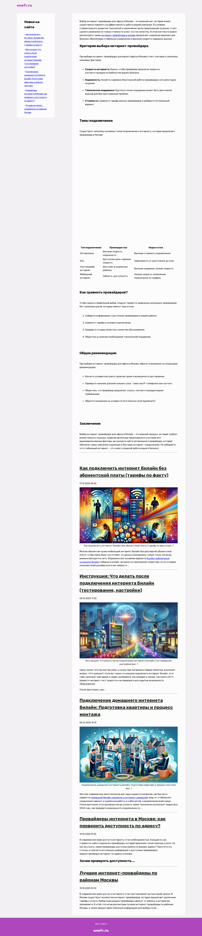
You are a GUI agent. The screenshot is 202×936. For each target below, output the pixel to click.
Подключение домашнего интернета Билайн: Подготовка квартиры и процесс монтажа (34, 79)
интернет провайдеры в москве (118, 35)
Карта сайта (101, 924)
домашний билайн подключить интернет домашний (119, 797)
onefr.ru (24, 5)
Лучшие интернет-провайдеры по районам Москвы (35, 109)
